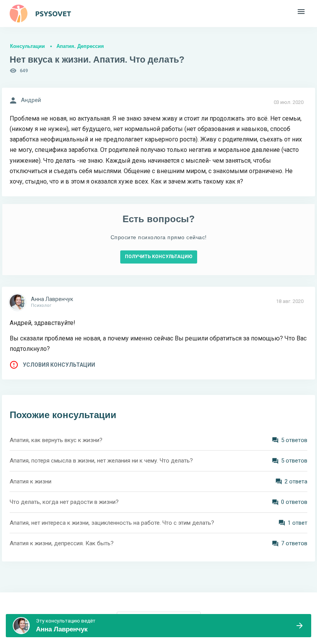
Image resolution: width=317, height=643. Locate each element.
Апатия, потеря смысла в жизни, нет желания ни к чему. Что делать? (101, 460)
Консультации (27, 46)
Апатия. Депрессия (80, 46)
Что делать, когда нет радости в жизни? (64, 501)
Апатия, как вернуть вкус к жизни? (56, 440)
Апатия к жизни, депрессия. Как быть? (62, 543)
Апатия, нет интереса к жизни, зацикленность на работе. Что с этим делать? (112, 522)
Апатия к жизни (30, 481)
